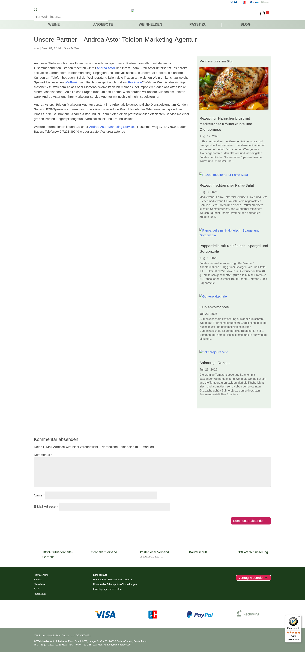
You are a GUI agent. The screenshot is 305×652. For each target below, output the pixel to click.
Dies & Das (71, 48)
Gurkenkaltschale (214, 307)
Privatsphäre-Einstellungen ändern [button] (112, 579)
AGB (36, 589)
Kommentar (43, 455)
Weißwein (72, 82)
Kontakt (38, 579)
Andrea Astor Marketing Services (112, 127)
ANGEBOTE (103, 24)
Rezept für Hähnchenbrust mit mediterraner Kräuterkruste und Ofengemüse (225, 123)
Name (39, 495)
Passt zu (197, 24)
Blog (245, 24)
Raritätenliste (41, 574)
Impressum (40, 593)
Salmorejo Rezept (214, 363)
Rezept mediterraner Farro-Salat (226, 185)
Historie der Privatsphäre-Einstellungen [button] (115, 584)
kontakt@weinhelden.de (117, 644)
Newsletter (40, 584)
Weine (54, 24)
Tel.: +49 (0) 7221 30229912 (50, 644)
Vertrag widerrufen (251, 578)
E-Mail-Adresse (46, 506)
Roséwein (135, 82)
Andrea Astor (106, 68)
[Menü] (299, 617)
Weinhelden (150, 24)
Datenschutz (100, 574)
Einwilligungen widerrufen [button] (107, 589)
